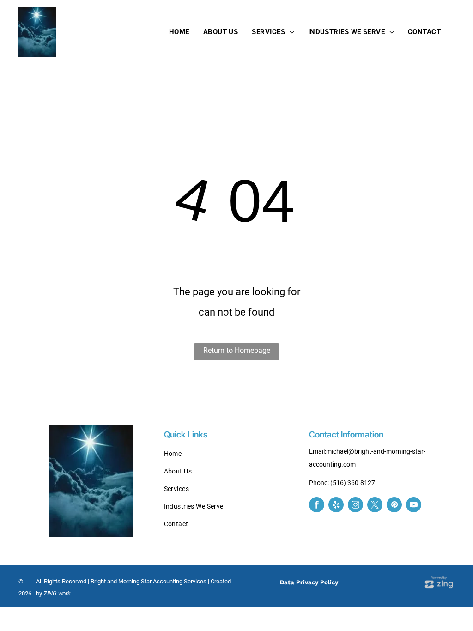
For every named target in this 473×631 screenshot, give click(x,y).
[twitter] (374, 506)
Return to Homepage (236, 350)
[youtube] (413, 506)
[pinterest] (394, 506)
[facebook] (316, 506)
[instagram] (355, 506)
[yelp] (336, 506)
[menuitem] (179, 32)
